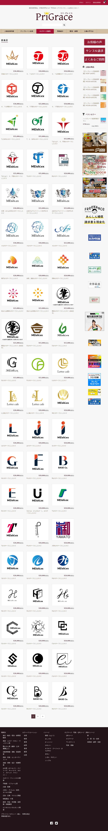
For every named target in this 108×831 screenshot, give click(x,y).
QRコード (69, 735)
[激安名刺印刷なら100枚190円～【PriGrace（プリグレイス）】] (54, 19)
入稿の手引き (89, 31)
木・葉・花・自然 (93, 739)
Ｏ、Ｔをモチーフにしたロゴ (35, 74)
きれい (47, 754)
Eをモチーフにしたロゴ (8, 511)
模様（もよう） (50, 735)
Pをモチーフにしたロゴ (34, 545)
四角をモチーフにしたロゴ (60, 278)
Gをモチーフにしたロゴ (34, 345)
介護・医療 (6, 787)
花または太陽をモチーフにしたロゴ (38, 311)
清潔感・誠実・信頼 (94, 742)
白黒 (25, 755)
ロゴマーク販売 (45, 31)
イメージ (46, 732)
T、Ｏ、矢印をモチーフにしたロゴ (37, 139)
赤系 (25, 735)
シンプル (48, 760)
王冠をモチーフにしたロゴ (9, 74)
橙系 (25, 739)
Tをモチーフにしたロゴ (34, 176)
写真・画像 (70, 745)
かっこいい (48, 742)
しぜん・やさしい (51, 757)
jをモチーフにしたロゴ (34, 446)
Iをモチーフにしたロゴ (59, 446)
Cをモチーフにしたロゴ (8, 643)
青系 (25, 748)
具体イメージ (90, 732)
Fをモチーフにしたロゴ (34, 380)
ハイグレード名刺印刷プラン (91, 120)
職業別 (3, 732)
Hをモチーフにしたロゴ (59, 578)
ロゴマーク (70, 739)
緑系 (25, 745)
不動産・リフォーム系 (10, 783)
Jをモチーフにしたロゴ (8, 578)
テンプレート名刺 (26, 31)
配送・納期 (74, 31)
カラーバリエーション (29, 732)
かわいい (48, 745)
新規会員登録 (97, 2)
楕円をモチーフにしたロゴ (9, 278)
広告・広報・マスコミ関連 (12, 795)
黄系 (25, 742)
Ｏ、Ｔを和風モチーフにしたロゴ (62, 74)
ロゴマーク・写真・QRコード (74, 732)
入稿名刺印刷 (9, 31)
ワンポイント (70, 742)
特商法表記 (26, 814)
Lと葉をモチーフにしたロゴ (9, 413)
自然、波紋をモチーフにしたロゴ (37, 278)
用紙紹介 (60, 31)
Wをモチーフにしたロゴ (59, 413)
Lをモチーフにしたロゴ (59, 380)
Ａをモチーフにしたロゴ (8, 246)
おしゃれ (48, 739)
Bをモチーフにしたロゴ (59, 176)
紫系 (25, 752)
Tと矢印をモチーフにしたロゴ (10, 139)
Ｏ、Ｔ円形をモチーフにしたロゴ (37, 106)
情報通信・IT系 (8, 799)
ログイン (88, 2)
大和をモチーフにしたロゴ (60, 545)
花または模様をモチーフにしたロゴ (12, 311)
